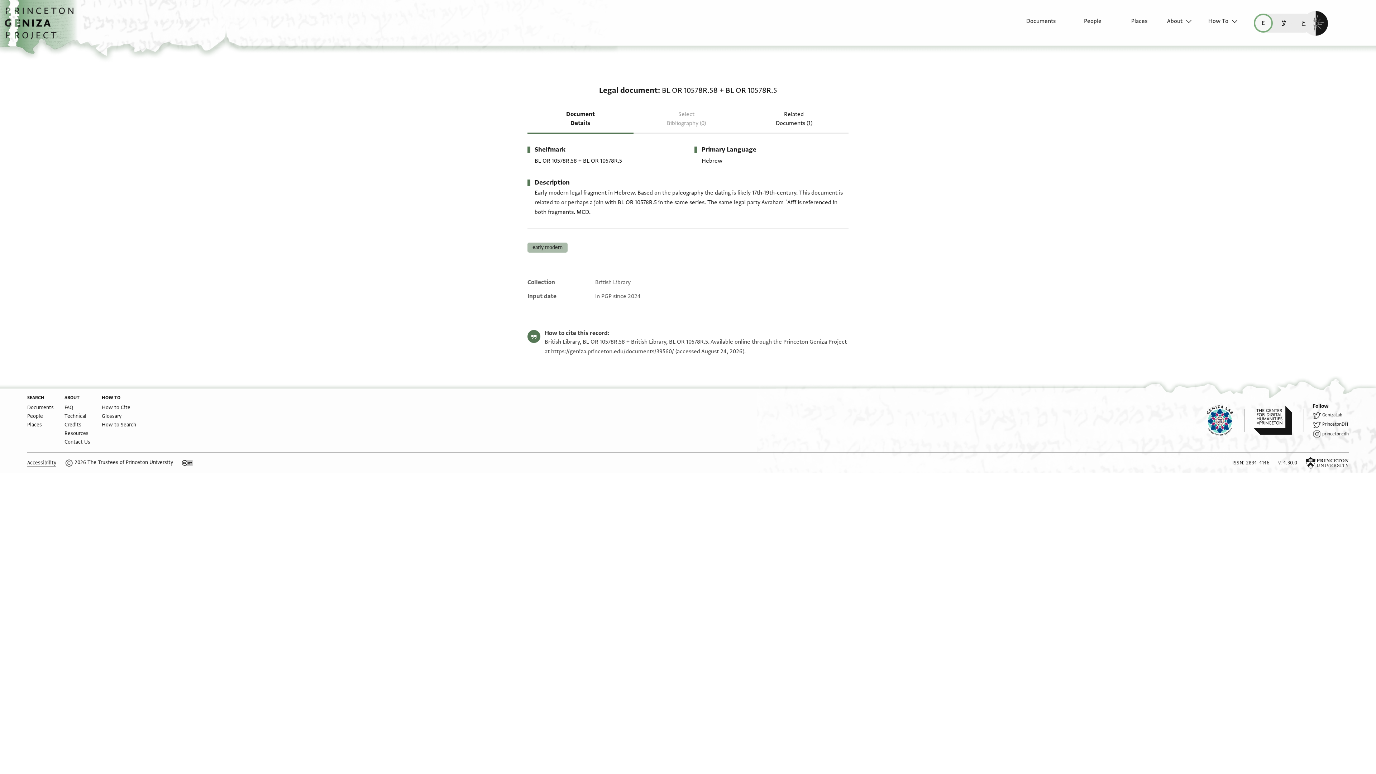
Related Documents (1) (794, 119)
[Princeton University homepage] (1327, 463)
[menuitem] (1035, 25)
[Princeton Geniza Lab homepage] (1226, 420)
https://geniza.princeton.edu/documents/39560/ (612, 351)
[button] (41, 27)
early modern (547, 247)
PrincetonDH (1335, 424)
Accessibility (41, 462)
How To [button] (1218, 21)
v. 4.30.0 (1287, 462)
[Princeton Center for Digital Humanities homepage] (1278, 420)
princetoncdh (1335, 434)
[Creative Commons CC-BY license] (187, 463)
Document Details (580, 119)
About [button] (1174, 21)
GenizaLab (1332, 415)
